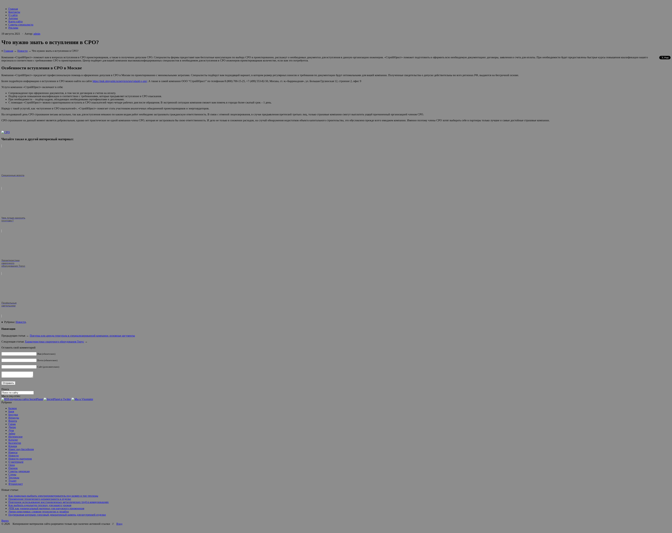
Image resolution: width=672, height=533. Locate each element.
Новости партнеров (20, 458)
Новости (22, 50)
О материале (15, 461)
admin (36, 33)
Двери (12, 427)
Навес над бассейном (21, 449)
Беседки (13, 414)
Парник (13, 468)
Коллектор (14, 442)
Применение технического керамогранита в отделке (39, 498)
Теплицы (13, 477)
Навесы (13, 452)
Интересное (15, 436)
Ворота (12, 420)
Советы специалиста (20, 24)
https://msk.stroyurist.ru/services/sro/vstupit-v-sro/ (120, 81)
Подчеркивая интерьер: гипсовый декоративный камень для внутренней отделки (57, 514)
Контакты (14, 12)
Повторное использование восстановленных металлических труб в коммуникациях (58, 502)
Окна (11, 465)
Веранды (13, 417)
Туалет (12, 480)
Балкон (12, 408)
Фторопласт (15, 483)
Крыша (12, 446)
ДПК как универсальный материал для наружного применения (46, 508)
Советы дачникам (19, 471)
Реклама (13, 27)
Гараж (12, 424)
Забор (11, 433)
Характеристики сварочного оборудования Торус (54, 341)
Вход (119, 523)
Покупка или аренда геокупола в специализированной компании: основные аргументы (82, 335)
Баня (11, 411)
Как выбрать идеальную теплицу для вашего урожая (39, 505)
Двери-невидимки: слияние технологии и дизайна (38, 511)
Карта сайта (15, 21)
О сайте (13, 15)
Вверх (5, 520)
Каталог (13, 439)
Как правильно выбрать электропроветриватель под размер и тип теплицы (53, 495)
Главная (13, 8)
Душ (11, 430)
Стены (12, 474)
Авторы (13, 18)
